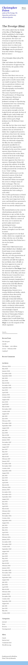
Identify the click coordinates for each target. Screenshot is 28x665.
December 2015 (6, 492)
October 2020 (6, 397)
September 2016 (6, 470)
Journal (4, 622)
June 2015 (5, 501)
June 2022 (5, 380)
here (19, 51)
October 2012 (6, 575)
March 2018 (5, 435)
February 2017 (6, 459)
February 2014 (6, 537)
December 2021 (6, 385)
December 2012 (6, 570)
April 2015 (5, 506)
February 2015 (6, 511)
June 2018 (5, 432)
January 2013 (6, 568)
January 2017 (5, 461)
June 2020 (5, 402)
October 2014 (6, 518)
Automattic (13, 658)
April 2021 (5, 392)
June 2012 (5, 584)
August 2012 (5, 580)
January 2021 (6, 395)
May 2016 (5, 480)
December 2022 (6, 373)
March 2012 (5, 589)
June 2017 (5, 449)
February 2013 (6, 565)
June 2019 (5, 418)
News (3, 624)
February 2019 (6, 421)
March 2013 (5, 563)
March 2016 (5, 485)
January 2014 (6, 539)
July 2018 (4, 430)
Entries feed (5, 640)
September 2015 (6, 497)
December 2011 (6, 596)
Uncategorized (6, 629)
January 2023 (6, 371)
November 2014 (6, 516)
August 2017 (5, 447)
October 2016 (6, 468)
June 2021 (5, 390)
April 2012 (5, 587)
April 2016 (5, 482)
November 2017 (6, 442)
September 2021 (6, 387)
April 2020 (5, 404)
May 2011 (4, 610)
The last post (6, 341)
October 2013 (6, 546)
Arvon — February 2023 (9, 348)
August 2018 (5, 428)
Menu (24, 8)
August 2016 (5, 473)
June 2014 (5, 527)
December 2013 (6, 542)
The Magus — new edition (9, 346)
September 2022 (7, 376)
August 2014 (5, 523)
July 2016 (4, 475)
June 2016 (5, 478)
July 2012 (4, 582)
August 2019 (5, 414)
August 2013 (5, 551)
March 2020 (5, 406)
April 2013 (5, 561)
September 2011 (6, 601)
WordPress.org (6, 645)
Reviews (4, 626)
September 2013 (6, 549)
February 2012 (6, 591)
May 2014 (5, 530)
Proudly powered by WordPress (9, 656)
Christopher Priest (9, 9)
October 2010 (6, 613)
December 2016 (6, 463)
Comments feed (6, 642)
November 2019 (6, 409)
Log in (4, 638)
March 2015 (5, 508)
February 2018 (6, 437)
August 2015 (5, 499)
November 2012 (6, 572)
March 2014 (5, 535)
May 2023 (5, 368)
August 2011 (5, 603)
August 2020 (5, 399)
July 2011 (4, 606)
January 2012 (6, 594)
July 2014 (4, 525)
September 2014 (6, 520)
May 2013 (5, 558)
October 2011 (6, 599)
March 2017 (5, 456)
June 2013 (5, 556)
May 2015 (5, 504)
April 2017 (5, 454)
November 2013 (6, 544)
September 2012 (6, 577)
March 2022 (5, 383)
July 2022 (5, 378)
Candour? (5, 351)
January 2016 (6, 489)
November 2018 (6, 423)
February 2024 (6, 366)
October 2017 (6, 444)
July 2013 (4, 553)
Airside (4, 344)
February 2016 (6, 487)
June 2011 (4, 608)
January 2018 (6, 440)
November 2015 (6, 494)
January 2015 (6, 513)
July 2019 (4, 416)
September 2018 (6, 425)
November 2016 (6, 466)
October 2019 (6, 411)
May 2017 (4, 451)
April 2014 (5, 532)
